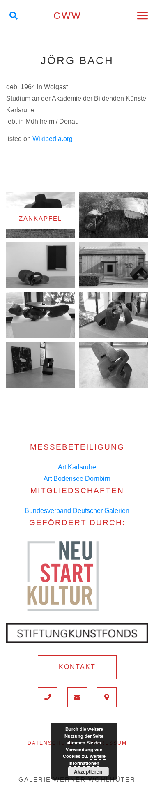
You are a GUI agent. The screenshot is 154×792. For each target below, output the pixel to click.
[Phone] (47, 697)
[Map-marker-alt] (107, 697)
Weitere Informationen (87, 759)
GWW (67, 15)
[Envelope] (77, 697)
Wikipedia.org (52, 138)
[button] (77, 667)
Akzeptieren (88, 771)
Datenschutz (50, 743)
